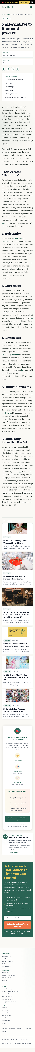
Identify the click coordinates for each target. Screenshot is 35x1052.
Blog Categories (6, 1015)
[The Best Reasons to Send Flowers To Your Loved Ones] (17, 632)
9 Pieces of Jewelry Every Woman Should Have (15, 541)
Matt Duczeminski (9, 55)
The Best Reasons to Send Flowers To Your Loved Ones (16, 645)
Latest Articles (6, 1013)
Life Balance (5, 964)
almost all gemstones (10, 354)
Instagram (12, 1028)
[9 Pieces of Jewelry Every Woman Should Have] (17, 528)
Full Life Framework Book (9, 975)
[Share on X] (13, 69)
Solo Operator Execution (9, 1001)
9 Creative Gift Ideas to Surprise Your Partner (14, 577)
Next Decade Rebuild (7, 999)
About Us (4, 1007)
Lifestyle (9, 14)
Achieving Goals (6, 966)
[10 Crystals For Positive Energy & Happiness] (17, 695)
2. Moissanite (9, 83)
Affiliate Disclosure (27, 1043)
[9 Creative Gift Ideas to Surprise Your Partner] (17, 561)
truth (4, 223)
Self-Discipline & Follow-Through (11, 991)
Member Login (6, 1020)
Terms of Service (6, 1043)
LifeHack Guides (6, 956)
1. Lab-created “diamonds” (14, 79)
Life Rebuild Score (7, 959)
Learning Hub (5, 980)
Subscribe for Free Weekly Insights (17, 925)
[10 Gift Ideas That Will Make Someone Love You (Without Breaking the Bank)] (17, 597)
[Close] (32, 2)
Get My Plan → (24, 2)
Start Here (6, 954)
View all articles (13, 852)
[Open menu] (31, 7)
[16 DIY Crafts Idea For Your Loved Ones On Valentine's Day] (17, 662)
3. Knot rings (9, 87)
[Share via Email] (17, 69)
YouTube (28, 1028)
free (31, 318)
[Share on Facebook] (3, 69)
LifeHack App (5, 972)
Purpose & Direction (7, 994)
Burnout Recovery (7, 989)
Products (5, 970)
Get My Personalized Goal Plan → (17, 819)
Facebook (4, 1028)
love (23, 370)
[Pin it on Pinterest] (8, 69)
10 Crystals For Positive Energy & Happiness (14, 710)
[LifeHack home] (8, 7)
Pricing (4, 983)
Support (4, 1023)
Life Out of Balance (7, 996)
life (20, 471)
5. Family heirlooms (11, 94)
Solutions (6, 986)
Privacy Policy (17, 1043)
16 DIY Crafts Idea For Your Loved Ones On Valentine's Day (15, 677)
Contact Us (5, 1010)
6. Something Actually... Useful (15, 97)
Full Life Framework (7, 961)
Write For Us (5, 1018)
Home (3, 14)
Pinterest (19, 1028)
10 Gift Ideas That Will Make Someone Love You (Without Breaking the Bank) (16, 614)
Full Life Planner (6, 977)
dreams (8, 413)
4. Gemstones (9, 90)
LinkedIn (4, 1031)
